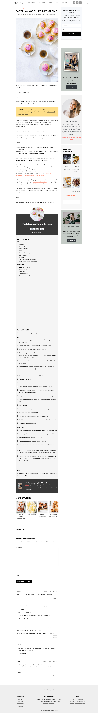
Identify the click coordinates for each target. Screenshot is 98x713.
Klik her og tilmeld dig (49, 703)
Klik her (27, 485)
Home (17, 8)
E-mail (18, 575)
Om (57, 3)
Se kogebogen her (71, 87)
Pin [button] (42, 229)
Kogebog (20, 706)
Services (20, 701)
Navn (18, 569)
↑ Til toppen (49, 689)
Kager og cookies (24, 8)
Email (37, 229)
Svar (55, 598)
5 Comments (24, 14)
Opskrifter (31, 3)
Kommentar (19, 547)
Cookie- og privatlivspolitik (77, 701)
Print (32, 229)
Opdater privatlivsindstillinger (78, 699)
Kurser (50, 3)
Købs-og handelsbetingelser (77, 703)
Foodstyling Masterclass (40, 182)
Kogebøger (42, 3)
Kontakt (64, 3)
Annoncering (20, 703)
